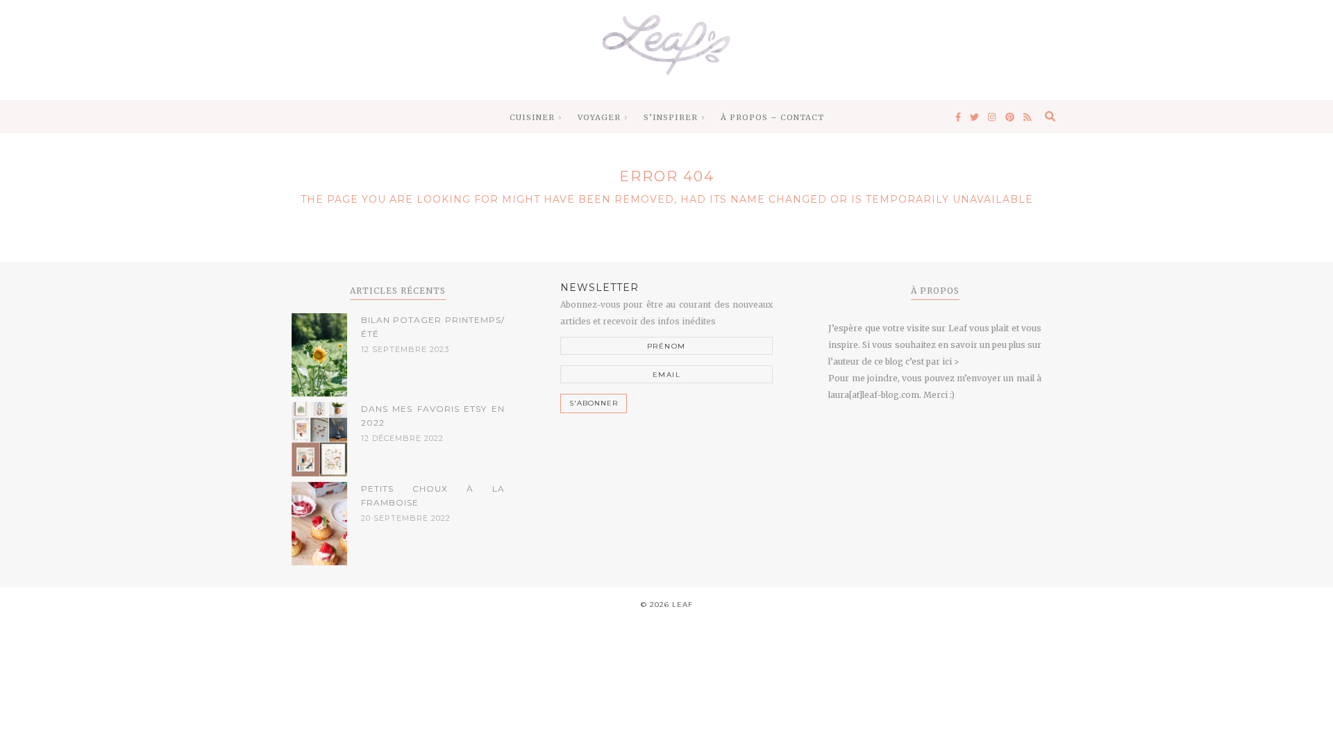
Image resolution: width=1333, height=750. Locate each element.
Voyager (599, 117)
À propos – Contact (772, 117)
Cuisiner (532, 117)
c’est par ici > (932, 361)
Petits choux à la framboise (433, 495)
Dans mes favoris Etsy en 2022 (433, 415)
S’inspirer (671, 117)
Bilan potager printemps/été (433, 327)
